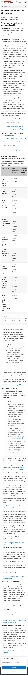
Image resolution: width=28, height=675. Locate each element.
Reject (14, 671)
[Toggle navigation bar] (2, 2)
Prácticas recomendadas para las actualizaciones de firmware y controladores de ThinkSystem (14, 128)
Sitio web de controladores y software (15, 138)
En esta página (6, 6)
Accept (14, 667)
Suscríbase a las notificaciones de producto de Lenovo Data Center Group (16, 150)
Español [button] (20, 2)
